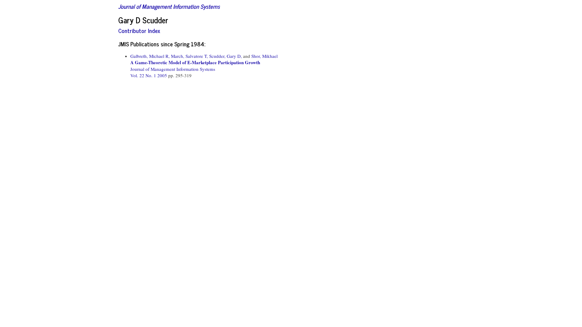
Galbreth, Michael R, (150, 56)
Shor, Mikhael (264, 56)
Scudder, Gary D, (225, 56)
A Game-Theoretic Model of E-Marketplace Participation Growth (195, 62)
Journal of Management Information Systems (169, 6)
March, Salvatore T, (189, 56)
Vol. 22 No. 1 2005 (149, 75)
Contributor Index (139, 30)
